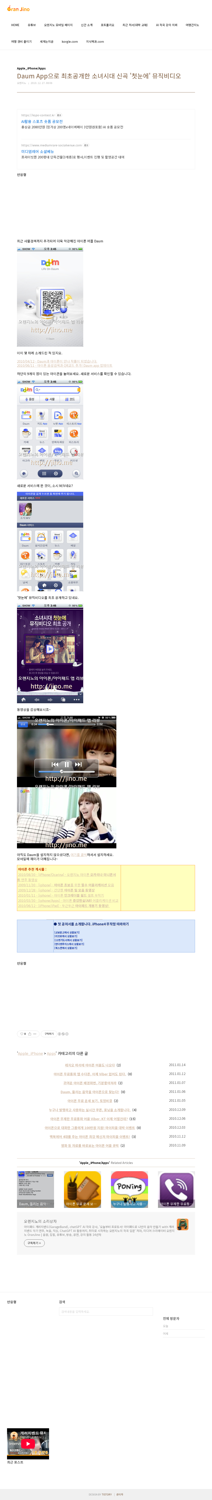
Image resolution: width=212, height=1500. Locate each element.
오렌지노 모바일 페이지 (58, 25)
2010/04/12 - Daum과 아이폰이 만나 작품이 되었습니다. (57, 361)
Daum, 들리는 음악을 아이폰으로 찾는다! (90, 1091)
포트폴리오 (107, 25)
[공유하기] (29, 1034)
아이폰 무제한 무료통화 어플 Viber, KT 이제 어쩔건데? (89, 1118)
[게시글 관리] (34, 1034)
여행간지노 (192, 25)
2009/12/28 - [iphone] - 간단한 (56, 890)
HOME (15, 25)
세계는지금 (46, 41)
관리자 (119, 1494)
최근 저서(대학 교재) (135, 25)
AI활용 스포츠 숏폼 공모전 (42, 121)
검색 (149, 1311)
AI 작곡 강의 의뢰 (166, 25)
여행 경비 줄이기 (21, 41)
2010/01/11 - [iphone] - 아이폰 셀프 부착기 (61, 895)
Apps (51, 1053)
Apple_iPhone (30, 1053)
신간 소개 (87, 25)
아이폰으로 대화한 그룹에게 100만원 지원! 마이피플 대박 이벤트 (90, 1127)
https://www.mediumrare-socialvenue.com (51, 145)
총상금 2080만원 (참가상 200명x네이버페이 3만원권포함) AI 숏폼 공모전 (72, 126)
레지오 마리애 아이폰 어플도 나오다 (90, 1065)
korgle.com (70, 41)
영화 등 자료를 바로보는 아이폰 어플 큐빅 (90, 1145)
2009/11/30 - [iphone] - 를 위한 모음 (66, 884)
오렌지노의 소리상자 (40, 1221)
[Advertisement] (106, 206)
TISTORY (107, 1494)
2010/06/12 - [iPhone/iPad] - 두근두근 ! (64, 905)
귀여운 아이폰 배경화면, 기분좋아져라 (90, 1082)
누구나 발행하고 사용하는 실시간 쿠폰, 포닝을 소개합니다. (90, 1109)
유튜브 (32, 25)
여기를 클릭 (79, 854)
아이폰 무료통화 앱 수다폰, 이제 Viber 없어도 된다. (90, 1073)
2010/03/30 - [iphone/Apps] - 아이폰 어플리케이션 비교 (68, 900)
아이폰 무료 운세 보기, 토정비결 (89, 1100)
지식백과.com (95, 41)
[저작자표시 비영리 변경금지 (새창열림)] (63, 1034)
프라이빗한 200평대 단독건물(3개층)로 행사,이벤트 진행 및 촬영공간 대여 (72, 156)
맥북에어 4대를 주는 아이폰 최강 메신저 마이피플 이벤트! (90, 1136)
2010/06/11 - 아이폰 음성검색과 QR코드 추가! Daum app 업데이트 (64, 365)
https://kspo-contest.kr (38, 115)
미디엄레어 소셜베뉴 (37, 151)
